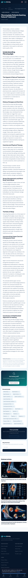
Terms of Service (4, 562)
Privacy (18, 571)
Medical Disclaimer (5, 567)
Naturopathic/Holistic (8, 408)
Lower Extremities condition (9, 401)
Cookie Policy (4, 565)
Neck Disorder (18, 408)
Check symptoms (14, 383)
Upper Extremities (15, 12)
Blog (6, 8)
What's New (17, 548)
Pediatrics (16, 413)
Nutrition (15, 411)
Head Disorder (15, 391)
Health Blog (3, 548)
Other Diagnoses (7, 413)
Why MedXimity (18, 546)
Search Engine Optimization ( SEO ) (10, 418)
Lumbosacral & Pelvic (8, 404)
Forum (17, 576)
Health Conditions (8, 396)
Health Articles (17, 394)
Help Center (3, 551)
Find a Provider (4, 546)
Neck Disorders (7, 411)
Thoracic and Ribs (17, 421)
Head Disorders (7, 394)
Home (3, 576)
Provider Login (18, 553)
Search (10, 576)
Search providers (14, 436)
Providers (24, 576)
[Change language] (22, 2)
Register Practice (18, 551)
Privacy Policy (4, 560)
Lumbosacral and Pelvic (8, 406)
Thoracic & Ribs (7, 421)
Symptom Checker (5, 553)
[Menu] (25, 2)
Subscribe (14, 450)
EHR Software (6, 391)
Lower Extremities (10, 8)
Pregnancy (14, 416)
